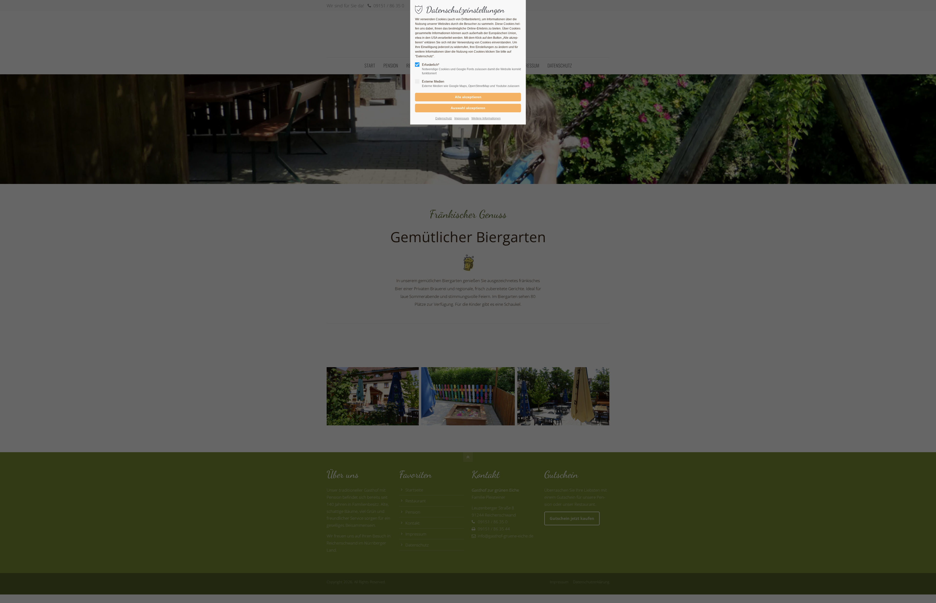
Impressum (461, 118)
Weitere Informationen (486, 118)
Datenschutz (443, 118)
